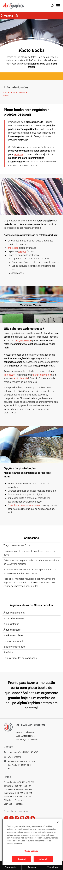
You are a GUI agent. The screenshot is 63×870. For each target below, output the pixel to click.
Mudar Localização (25, 732)
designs (22, 251)
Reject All (21, 859)
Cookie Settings (31, 851)
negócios (18, 154)
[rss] (32, 818)
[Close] (57, 822)
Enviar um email (15, 756)
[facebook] (6, 818)
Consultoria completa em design (24, 505)
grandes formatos (41, 374)
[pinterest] (27, 818)
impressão (9, 374)
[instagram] (22, 818)
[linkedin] (16, 818)
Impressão (13, 247)
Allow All (43, 859)
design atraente (23, 340)
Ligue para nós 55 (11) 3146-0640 (23, 752)
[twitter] (11, 818)
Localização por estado (27, 739)
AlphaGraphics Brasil (25, 735)
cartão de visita (20, 378)
